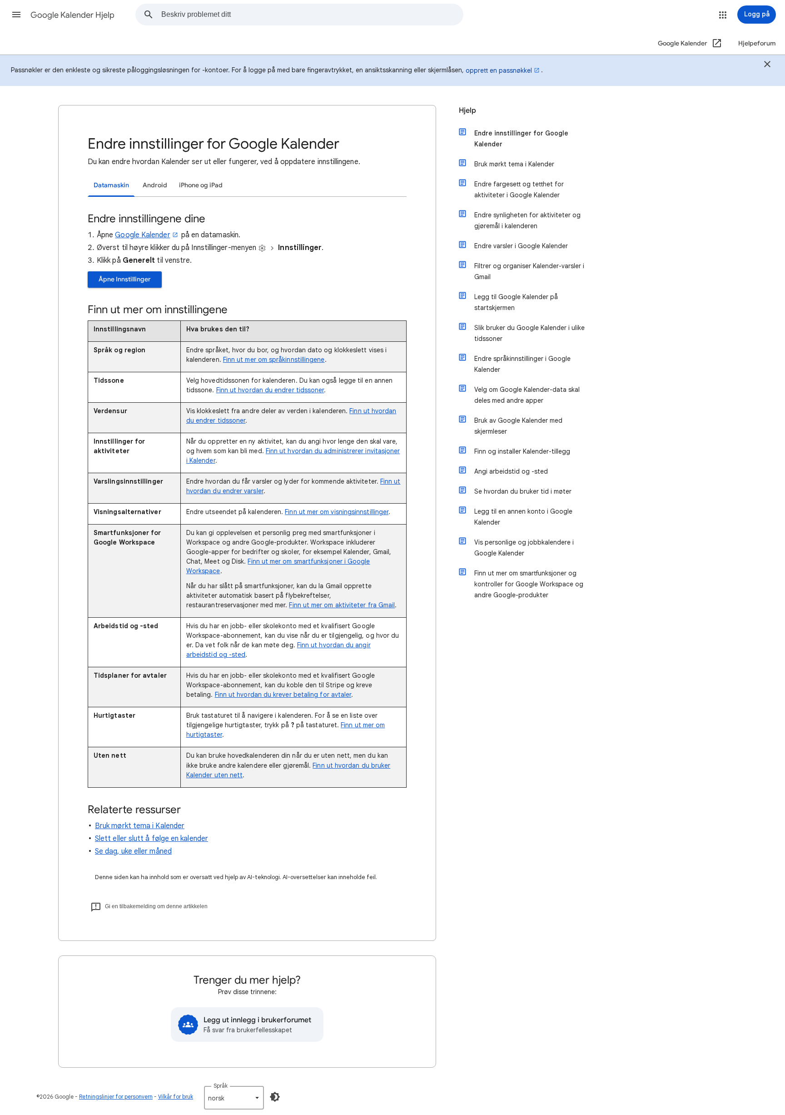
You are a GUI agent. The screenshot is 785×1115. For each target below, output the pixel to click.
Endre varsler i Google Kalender (521, 246)
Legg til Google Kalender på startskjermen (516, 302)
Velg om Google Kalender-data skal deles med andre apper (527, 395)
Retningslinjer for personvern (116, 1096)
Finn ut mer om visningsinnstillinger (336, 512)
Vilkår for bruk (175, 1096)
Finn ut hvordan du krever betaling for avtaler (283, 694)
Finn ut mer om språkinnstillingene (274, 359)
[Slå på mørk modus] (275, 1097)
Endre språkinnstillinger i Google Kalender (522, 364)
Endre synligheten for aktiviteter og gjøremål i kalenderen (527, 220)
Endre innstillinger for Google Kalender (521, 138)
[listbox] (234, 1098)
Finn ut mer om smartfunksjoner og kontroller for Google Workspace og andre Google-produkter (528, 584)
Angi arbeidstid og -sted (511, 471)
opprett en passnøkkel (499, 70)
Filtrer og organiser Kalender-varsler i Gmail (529, 271)
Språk (221, 1085)
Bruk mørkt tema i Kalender (139, 825)
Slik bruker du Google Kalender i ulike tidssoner (529, 333)
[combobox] (312, 14)
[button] (16, 14)
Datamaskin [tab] (111, 185)
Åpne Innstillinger (125, 279)
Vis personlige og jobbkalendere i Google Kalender (524, 547)
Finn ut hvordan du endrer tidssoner (270, 390)
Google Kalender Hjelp (72, 15)
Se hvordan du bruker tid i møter (522, 491)
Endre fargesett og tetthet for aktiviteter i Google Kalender (519, 189)
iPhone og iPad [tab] (201, 185)
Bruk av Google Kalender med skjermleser (518, 425)
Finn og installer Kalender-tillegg (522, 451)
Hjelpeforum (757, 43)
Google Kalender (142, 235)
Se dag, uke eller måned (133, 851)
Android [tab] (155, 185)
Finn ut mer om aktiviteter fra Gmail (342, 605)
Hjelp (467, 110)
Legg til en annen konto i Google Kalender (523, 516)
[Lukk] (767, 65)
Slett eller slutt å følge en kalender (151, 838)
